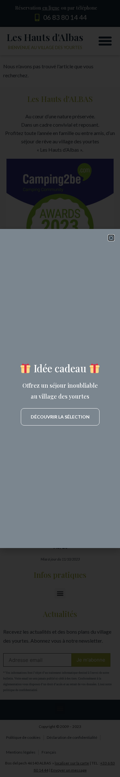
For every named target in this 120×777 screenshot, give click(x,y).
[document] (60, 388)
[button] (111, 237)
